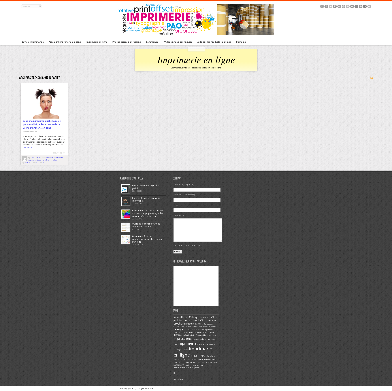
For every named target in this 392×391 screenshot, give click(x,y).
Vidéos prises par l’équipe (178, 41)
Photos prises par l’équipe (126, 41)
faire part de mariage (207, 332)
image (213, 335)
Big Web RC (178, 379)
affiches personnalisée (199, 317)
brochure (179, 323)
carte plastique (210, 327)
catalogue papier (190, 330)
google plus (57, 152)
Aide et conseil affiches (196, 320)
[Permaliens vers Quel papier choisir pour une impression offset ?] (125, 231)
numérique (188, 362)
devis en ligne (203, 330)
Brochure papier (193, 323)
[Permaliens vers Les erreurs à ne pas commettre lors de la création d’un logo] (125, 243)
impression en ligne (198, 339)
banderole (212, 320)
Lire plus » (27, 147)
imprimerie (187, 343)
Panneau (201, 362)
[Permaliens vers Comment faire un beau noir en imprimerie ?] (125, 205)
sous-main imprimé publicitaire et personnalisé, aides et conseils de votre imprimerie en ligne (42, 124)
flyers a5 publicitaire (187, 335)
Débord (186, 332)
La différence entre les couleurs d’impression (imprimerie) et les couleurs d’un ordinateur (147, 213)
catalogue (178, 329)
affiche (183, 317)
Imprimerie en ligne (96, 41)
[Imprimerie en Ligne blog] (196, 34)
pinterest (54, 152)
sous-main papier (207, 365)
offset (195, 362)
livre (209, 356)
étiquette (195, 368)
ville (189, 368)
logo (194, 359)
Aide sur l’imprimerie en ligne (65, 41)
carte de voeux (198, 327)
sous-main (196, 365)
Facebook (64, 152)
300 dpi (176, 317)
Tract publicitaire (180, 368)
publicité (188, 365)
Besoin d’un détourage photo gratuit (146, 187)
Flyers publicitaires (203, 335)
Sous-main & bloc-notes (47, 160)
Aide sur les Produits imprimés (214, 41)
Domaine (241, 41)
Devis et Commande (33, 41)
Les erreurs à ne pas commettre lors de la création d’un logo (147, 239)
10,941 (27, 163)
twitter (61, 152)
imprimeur (198, 355)
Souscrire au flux (371, 78)
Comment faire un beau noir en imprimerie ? (147, 199)
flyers (176, 334)
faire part (194, 332)
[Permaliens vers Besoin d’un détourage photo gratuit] (125, 192)
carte (204, 324)
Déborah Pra (36, 157)
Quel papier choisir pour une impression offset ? (146, 225)
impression (181, 338)
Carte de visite (185, 327)
